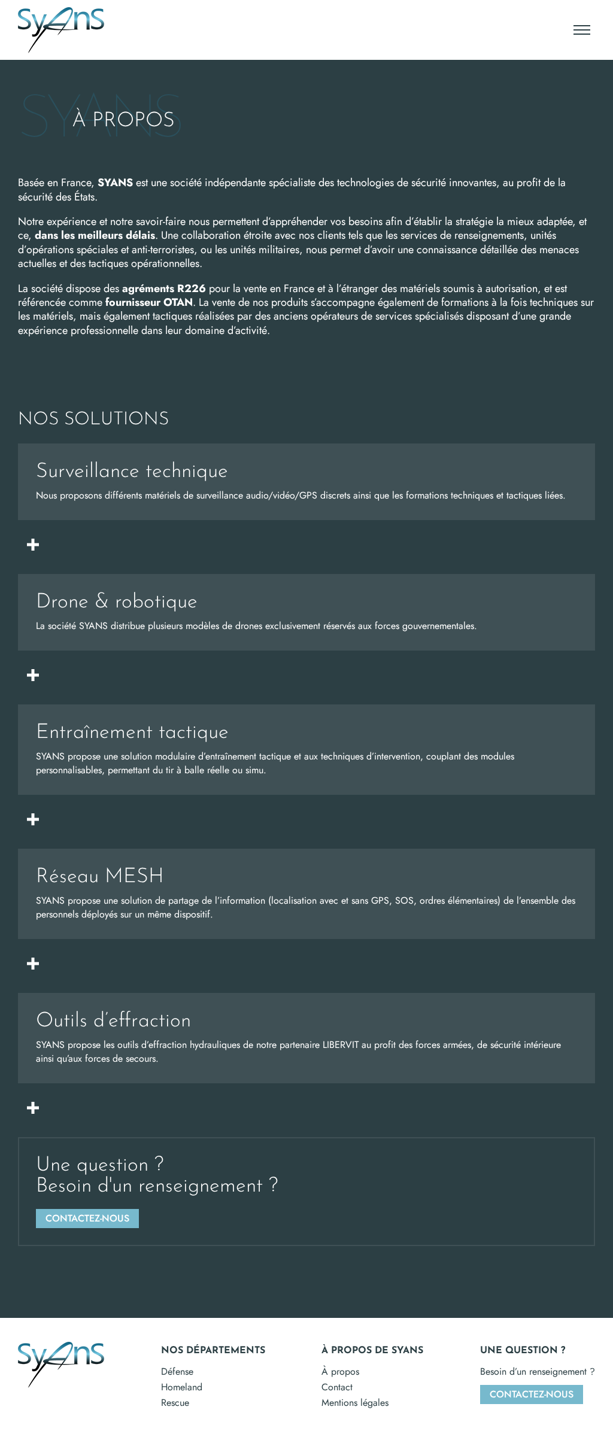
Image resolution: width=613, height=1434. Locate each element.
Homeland (181, 1387)
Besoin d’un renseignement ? (537, 1371)
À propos (340, 1371)
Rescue (175, 1402)
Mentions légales (355, 1402)
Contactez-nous (531, 1394)
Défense (177, 1371)
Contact (337, 1387)
